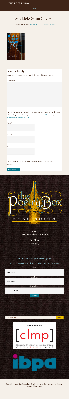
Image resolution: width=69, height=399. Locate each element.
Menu (34, 8)
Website (9, 147)
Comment (11, 81)
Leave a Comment (49, 24)
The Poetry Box (18, 3)
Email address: (34, 286)
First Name (34, 268)
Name (9, 123)
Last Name (34, 277)
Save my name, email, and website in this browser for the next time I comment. (30, 162)
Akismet (47, 115)
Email (9, 135)
